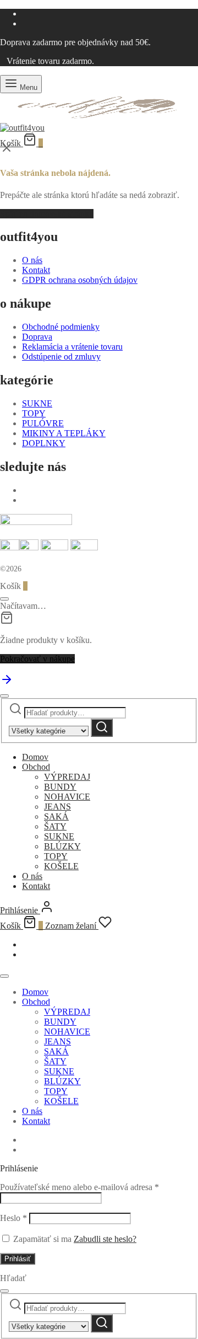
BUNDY (60, 786)
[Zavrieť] (4, 599)
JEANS (57, 806)
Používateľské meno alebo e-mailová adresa (79, 1187)
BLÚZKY (62, 846)
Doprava (37, 336)
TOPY (34, 413)
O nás (32, 260)
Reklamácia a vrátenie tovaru (72, 346)
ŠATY (55, 826)
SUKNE (37, 403)
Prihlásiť (17, 1259)
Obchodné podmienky (61, 326)
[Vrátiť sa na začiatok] (6, 683)
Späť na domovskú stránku (47, 213)
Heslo (13, 1218)
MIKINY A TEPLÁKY (64, 433)
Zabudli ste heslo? (105, 1239)
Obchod (36, 767)
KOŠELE (61, 866)
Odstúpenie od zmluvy (61, 356)
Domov (35, 757)
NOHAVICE (67, 796)
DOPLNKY (43, 443)
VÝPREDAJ (67, 776)
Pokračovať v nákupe (37, 658)
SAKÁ (56, 816)
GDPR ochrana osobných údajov (80, 280)
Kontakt (36, 270)
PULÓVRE (43, 423)
